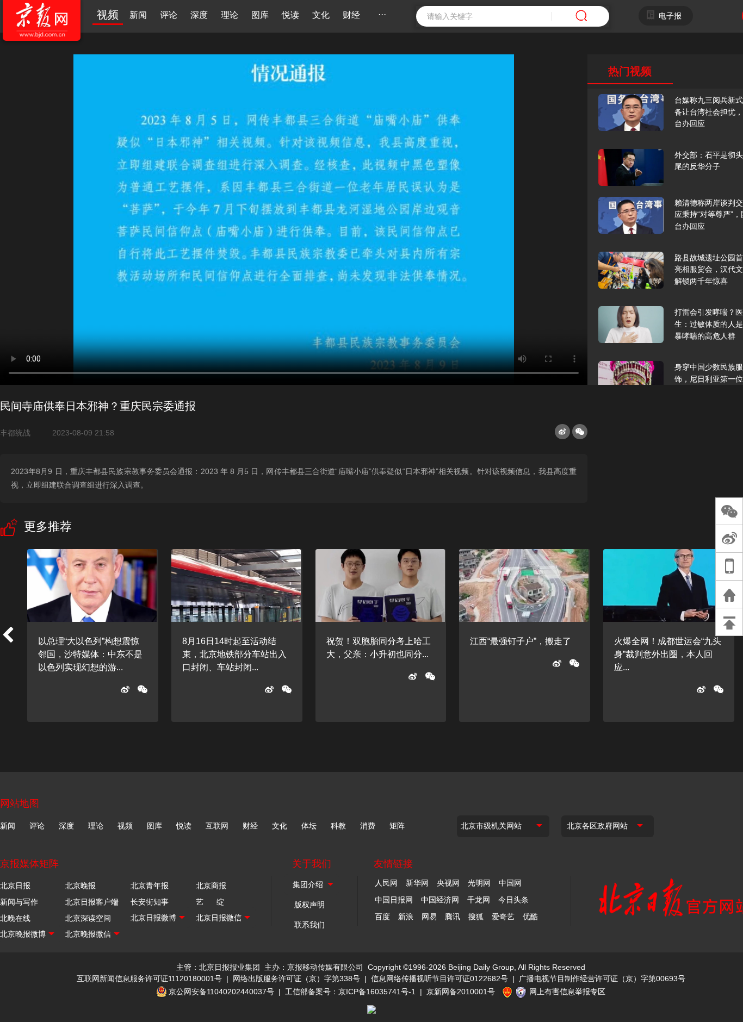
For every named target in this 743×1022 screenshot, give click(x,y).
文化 (321, 15)
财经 (351, 15)
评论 (168, 15)
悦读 (290, 15)
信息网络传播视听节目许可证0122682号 (439, 978)
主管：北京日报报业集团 (218, 967)
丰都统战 (19, 432)
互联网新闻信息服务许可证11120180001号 (149, 978)
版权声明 (309, 904)
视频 (108, 15)
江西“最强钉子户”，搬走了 (520, 641)
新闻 (138, 15)
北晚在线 (15, 918)
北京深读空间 (88, 918)
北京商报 (211, 885)
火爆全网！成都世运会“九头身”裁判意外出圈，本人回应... (667, 654)
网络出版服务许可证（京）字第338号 (296, 978)
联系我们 (309, 924)
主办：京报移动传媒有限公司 (313, 967)
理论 (229, 15)
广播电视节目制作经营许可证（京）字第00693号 (602, 978)
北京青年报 (150, 885)
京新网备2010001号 (460, 991)
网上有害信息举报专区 (567, 991)
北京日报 (15, 885)
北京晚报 (80, 885)
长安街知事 (150, 902)
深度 (199, 15)
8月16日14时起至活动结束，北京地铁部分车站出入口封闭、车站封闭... (234, 654)
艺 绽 (210, 902)
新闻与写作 (19, 902)
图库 (260, 15)
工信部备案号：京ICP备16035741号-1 (350, 991)
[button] (7, 635)
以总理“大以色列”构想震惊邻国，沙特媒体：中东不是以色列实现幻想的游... (90, 654)
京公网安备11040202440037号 (221, 991)
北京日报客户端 (92, 902)
